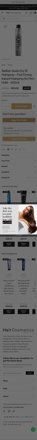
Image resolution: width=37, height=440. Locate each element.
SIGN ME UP (6, 227)
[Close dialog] (36, 205)
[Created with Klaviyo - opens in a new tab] (18, 235)
